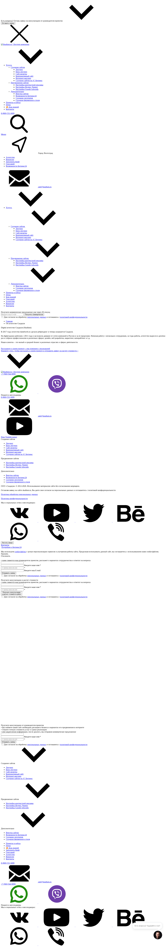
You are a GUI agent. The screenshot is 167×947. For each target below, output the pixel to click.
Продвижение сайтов (20, 83)
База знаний (11, 297)
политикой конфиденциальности (73, 317)
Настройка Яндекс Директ (27, 87)
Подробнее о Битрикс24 (11, 547)
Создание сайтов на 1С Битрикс (29, 80)
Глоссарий (10, 164)
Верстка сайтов (22, 94)
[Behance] (130, 521)
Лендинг (19, 69)
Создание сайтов (18, 67)
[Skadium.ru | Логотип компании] (15, 44)
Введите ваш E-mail (32, 570)
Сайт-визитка (21, 74)
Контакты (10, 109)
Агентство (10, 157)
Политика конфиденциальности (14, 498)
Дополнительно (17, 91)
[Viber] (56, 393)
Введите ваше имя (31, 565)
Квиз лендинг (21, 72)
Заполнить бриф (12, 162)
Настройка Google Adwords (27, 89)
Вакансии (10, 159)
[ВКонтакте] (19, 521)
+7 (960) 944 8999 (8, 374)
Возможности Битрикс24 (26, 96)
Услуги (9, 65)
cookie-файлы (20, 552)
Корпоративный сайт (24, 76)
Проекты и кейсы (13, 102)
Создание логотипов (24, 98)
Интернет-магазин (23, 78)
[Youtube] (56, 521)
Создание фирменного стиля (28, 100)
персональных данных (36, 317)
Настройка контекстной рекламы (29, 85)
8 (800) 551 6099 (7, 113)
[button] (158, 935)
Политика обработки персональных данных (19, 494)
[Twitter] (93, 521)
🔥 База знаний (12, 107)
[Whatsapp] (19, 393)
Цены (8, 105)
